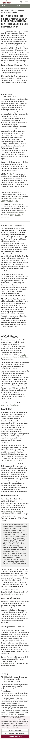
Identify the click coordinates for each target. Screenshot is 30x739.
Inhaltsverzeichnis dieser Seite (10, 6)
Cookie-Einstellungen (15, 730)
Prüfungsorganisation (8, 663)
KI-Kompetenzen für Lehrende (15, 213)
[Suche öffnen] (21, 2)
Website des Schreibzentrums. (13, 594)
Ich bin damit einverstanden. (15, 736)
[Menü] (26, 2)
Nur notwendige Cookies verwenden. (15, 733)
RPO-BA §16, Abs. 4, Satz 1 (15, 460)
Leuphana (3, 10)
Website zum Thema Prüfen (10, 405)
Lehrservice (7, 681)
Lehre (8, 10)
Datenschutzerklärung (11, 727)
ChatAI (12, 174)
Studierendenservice (9, 693)
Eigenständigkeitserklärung (12, 512)
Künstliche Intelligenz (17, 10)
